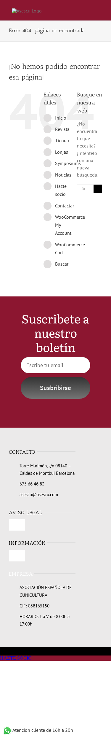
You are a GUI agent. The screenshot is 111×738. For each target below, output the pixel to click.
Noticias (63, 175)
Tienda (62, 140)
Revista (62, 129)
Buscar (61, 264)
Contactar (64, 206)
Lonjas (61, 152)
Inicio (60, 118)
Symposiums (68, 163)
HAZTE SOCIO (16, 658)
